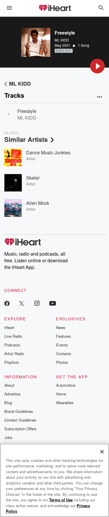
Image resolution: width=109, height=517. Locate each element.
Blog (8, 402)
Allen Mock (37, 203)
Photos (62, 362)
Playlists (11, 362)
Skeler (33, 177)
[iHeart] (54, 8)
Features (63, 336)
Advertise (12, 394)
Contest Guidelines (20, 420)
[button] (97, 66)
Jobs (8, 437)
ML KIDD (62, 39)
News (60, 327)
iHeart (9, 327)
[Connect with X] (21, 303)
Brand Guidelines (18, 411)
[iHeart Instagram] (37, 303)
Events (62, 345)
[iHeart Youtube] (52, 303)
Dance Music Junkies (48, 152)
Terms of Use (61, 499)
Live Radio (13, 336)
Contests (63, 353)
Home (61, 394)
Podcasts (12, 345)
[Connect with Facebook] (7, 303)
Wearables (65, 402)
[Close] (102, 451)
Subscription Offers (20, 428)
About (9, 385)
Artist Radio (14, 353)
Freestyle (26, 111)
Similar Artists (26, 139)
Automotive (65, 385)
